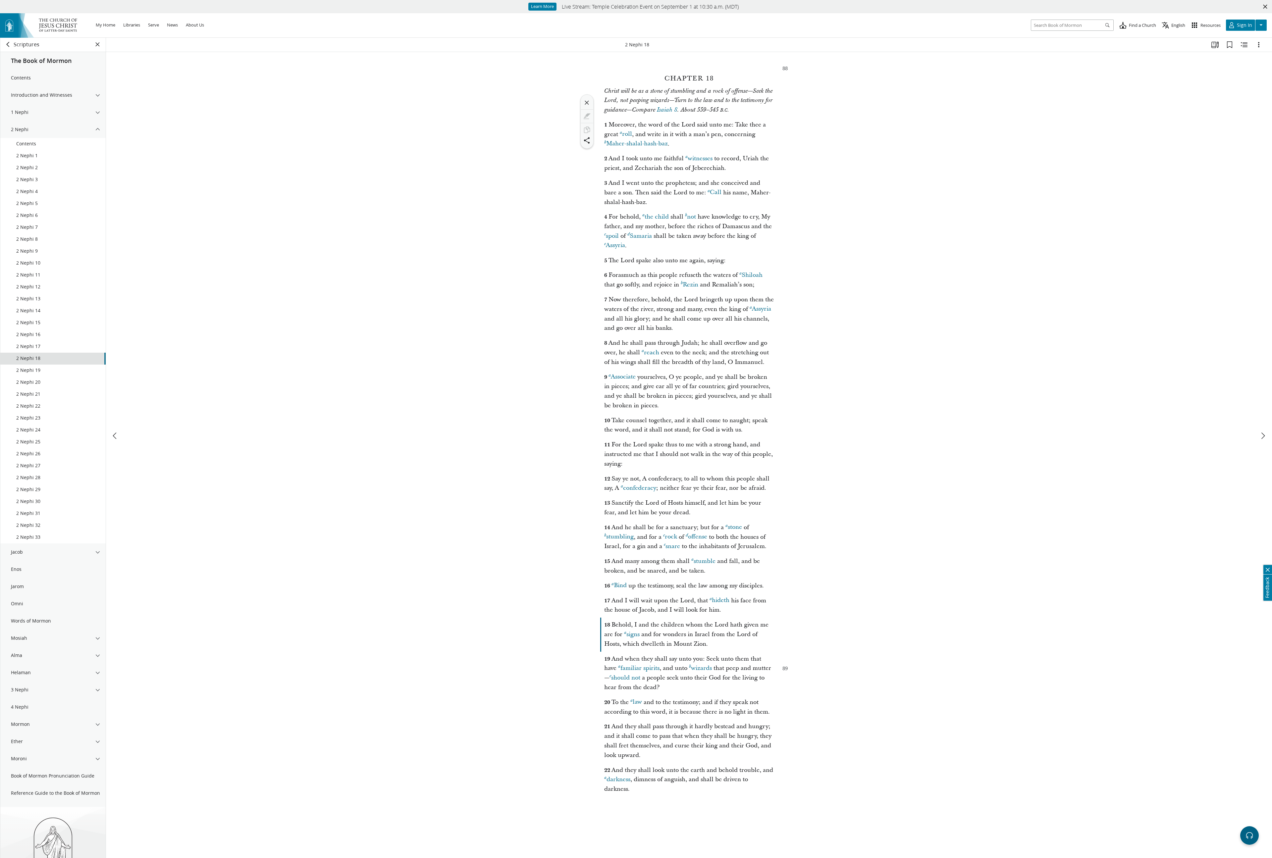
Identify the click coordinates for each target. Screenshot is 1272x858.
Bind (620, 585)
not (691, 217)
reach (651, 352)
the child (657, 217)
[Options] (1258, 44)
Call (715, 192)
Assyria (615, 245)
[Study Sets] (1215, 44)
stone (735, 527)
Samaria (641, 236)
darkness (618, 779)
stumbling (620, 537)
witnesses (700, 158)
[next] (1262, 435)
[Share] (587, 140)
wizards (701, 668)
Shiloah (752, 275)
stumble (705, 561)
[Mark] (587, 116)
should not (625, 678)
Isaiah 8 (667, 110)
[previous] (115, 435)
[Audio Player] (1249, 835)
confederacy (639, 488)
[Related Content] (1244, 44)
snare (672, 546)
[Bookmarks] (1229, 44)
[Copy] (587, 130)
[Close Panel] (97, 44)
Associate (623, 377)
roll (627, 134)
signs (633, 634)
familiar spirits (640, 668)
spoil (612, 236)
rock (671, 537)
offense (697, 537)
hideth (720, 600)
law (637, 702)
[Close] (587, 102)
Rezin (690, 284)
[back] (8, 44)
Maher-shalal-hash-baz (637, 144)
